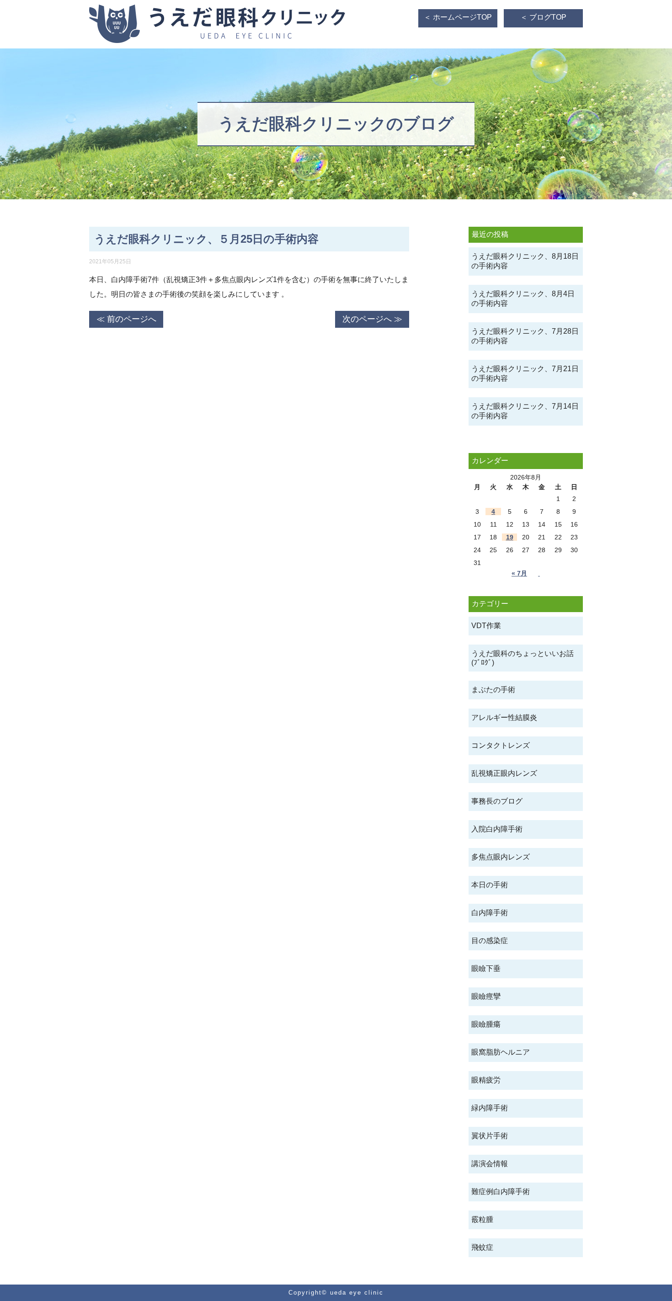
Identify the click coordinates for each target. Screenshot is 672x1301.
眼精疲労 (486, 1080)
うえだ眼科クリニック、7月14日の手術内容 (525, 411)
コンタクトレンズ (500, 745)
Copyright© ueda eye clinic (336, 1292)
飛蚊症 (482, 1247)
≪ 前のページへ (126, 319)
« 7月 (519, 573)
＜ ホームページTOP (458, 17)
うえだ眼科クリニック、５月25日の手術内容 (206, 239)
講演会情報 (489, 1164)
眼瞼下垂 (486, 968)
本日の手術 (489, 885)
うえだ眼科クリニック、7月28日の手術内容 (525, 336)
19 (509, 537)
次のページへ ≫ (372, 319)
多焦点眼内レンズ (500, 857)
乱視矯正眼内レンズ (504, 773)
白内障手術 (489, 913)
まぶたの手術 (493, 689)
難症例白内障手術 (500, 1191)
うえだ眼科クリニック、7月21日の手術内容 (525, 373)
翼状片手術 (489, 1136)
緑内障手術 (489, 1108)
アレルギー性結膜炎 (504, 717)
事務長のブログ (497, 801)
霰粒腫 (482, 1219)
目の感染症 (489, 940)
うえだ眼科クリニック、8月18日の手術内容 (525, 261)
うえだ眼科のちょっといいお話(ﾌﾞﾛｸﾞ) (522, 658)
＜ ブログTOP (543, 17)
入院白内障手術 (497, 829)
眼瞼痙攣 (486, 996)
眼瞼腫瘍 (486, 1024)
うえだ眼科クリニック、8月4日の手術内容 (523, 298)
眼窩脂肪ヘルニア (500, 1052)
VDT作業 (486, 625)
